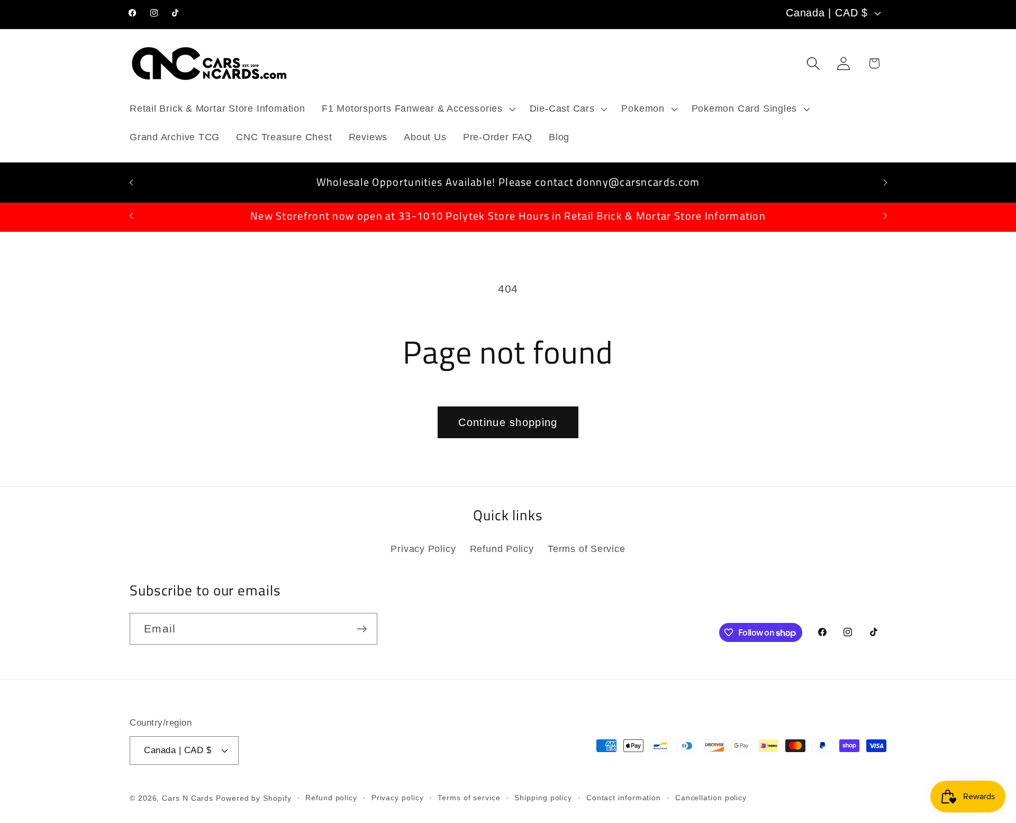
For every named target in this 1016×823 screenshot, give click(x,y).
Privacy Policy (423, 549)
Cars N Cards (187, 798)
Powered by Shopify (253, 798)
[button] (417, 109)
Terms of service (469, 797)
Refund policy (331, 797)
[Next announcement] (885, 182)
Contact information (623, 797)
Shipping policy (543, 797)
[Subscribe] (362, 629)
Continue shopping (507, 422)
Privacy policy (397, 797)
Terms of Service (586, 549)
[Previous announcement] (131, 182)
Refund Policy (502, 549)
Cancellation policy (711, 797)
